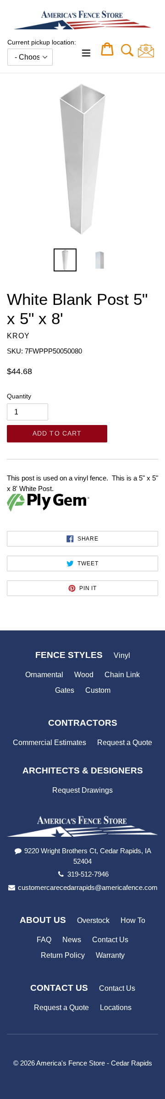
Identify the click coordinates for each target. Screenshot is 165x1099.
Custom (97, 690)
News (71, 940)
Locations (116, 1007)
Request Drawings (82, 790)
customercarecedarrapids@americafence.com (88, 887)
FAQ (44, 940)
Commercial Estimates (49, 742)
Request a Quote (124, 742)
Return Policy (63, 955)
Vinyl (122, 655)
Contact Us (110, 940)
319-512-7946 (88, 874)
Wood (84, 675)
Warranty (110, 955)
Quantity (19, 396)
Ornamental (44, 675)
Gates (64, 690)
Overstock (93, 920)
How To (133, 920)
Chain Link (122, 675)
